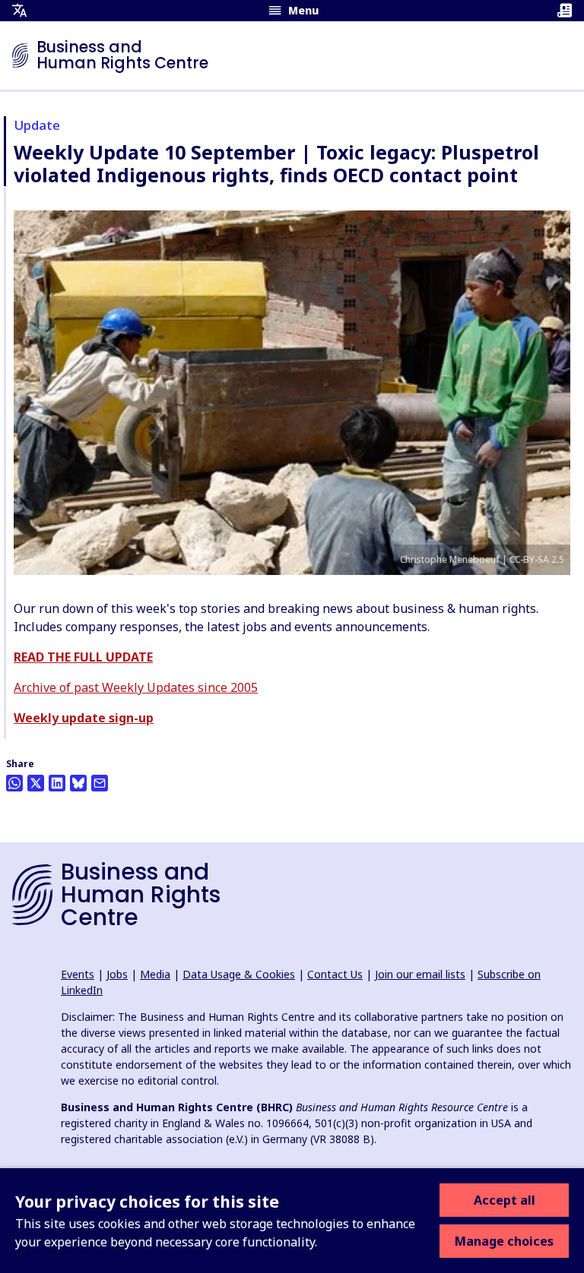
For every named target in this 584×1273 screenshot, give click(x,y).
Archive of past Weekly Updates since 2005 (136, 687)
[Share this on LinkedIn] (57, 783)
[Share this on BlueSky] (78, 783)
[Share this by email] (99, 783)
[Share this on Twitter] (35, 783)
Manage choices (504, 1241)
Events (77, 974)
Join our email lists (420, 974)
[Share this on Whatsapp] (14, 783)
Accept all (504, 1200)
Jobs (117, 974)
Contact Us (335, 974)
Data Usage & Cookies (238, 974)
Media (155, 974)
